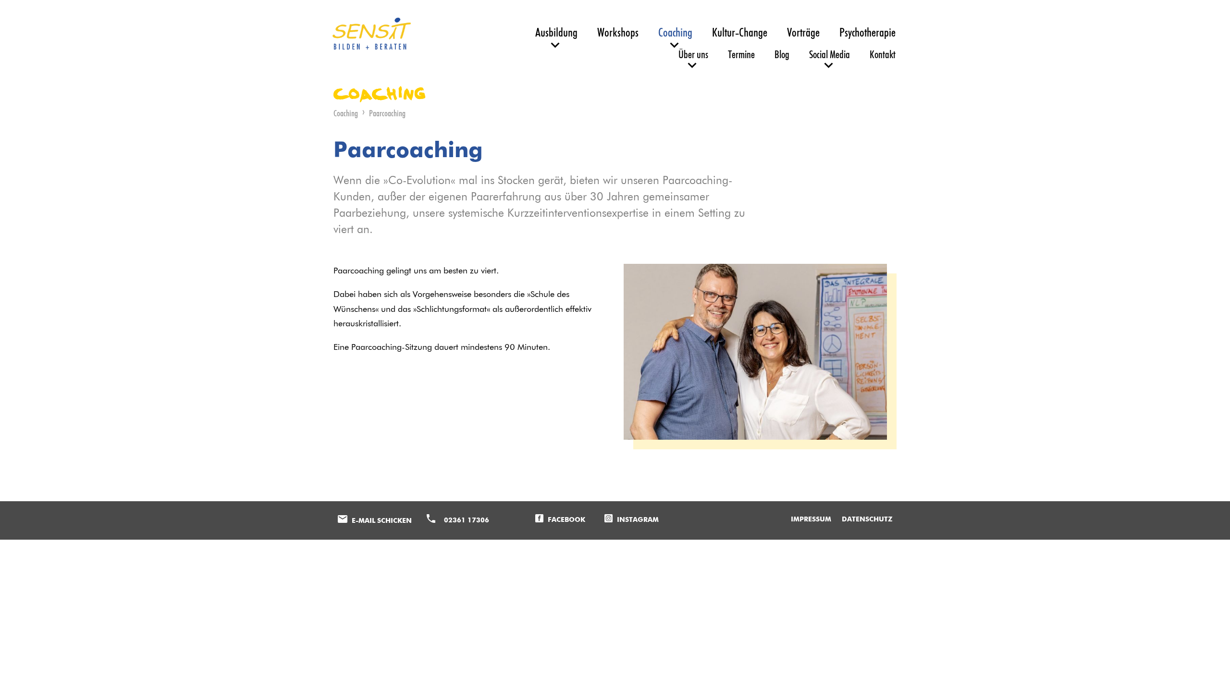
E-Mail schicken (382, 521)
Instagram (638, 520)
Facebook (566, 520)
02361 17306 (466, 520)
